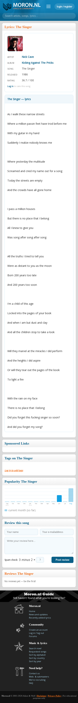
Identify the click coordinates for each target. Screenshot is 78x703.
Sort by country (37, 658)
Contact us (34, 673)
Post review (62, 559)
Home (32, 611)
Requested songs (37, 651)
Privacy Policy (54, 696)
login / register (64, 6)
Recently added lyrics (40, 617)
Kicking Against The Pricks (38, 62)
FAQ (31, 683)
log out (40, 633)
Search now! (35, 648)
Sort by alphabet (37, 654)
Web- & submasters (39, 676)
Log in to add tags (14, 470)
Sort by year (35, 661)
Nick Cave (28, 57)
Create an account (38, 629)
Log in (10, 86)
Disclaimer (41, 696)
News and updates (38, 614)
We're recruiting (37, 679)
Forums (33, 636)
